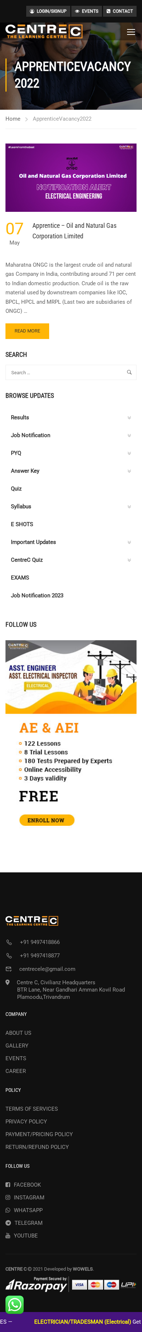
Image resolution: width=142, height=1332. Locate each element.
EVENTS (90, 11)
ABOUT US (18, 1033)
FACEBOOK (27, 1185)
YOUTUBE (26, 1235)
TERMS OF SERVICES (31, 1109)
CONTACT (123, 11)
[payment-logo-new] (71, 1284)
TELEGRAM (29, 1223)
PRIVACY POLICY (26, 1121)
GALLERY (16, 1045)
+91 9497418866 (40, 942)
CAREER (15, 1071)
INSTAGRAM (29, 1197)
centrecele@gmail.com (47, 969)
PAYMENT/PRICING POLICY (39, 1134)
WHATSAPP (28, 1210)
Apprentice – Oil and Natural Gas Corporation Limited (74, 231)
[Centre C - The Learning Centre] (44, 31)
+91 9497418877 (40, 955)
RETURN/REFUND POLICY (37, 1147)
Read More (30, 333)
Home (12, 119)
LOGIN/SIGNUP (52, 11)
